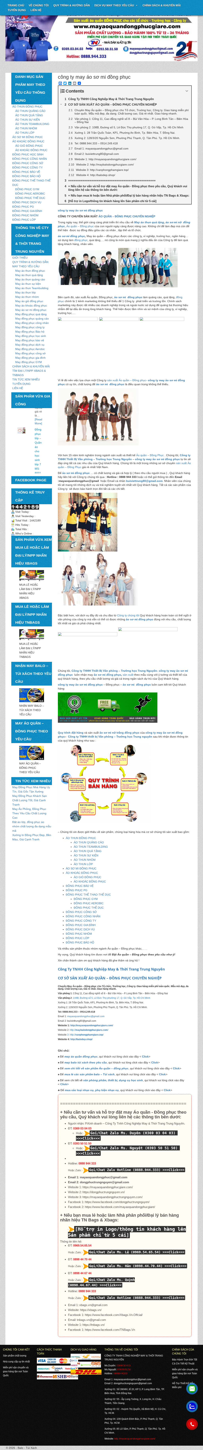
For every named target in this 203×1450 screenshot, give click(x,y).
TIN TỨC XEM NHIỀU (26, 379)
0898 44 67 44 (82, 1273)
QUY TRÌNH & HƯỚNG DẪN (71, 5)
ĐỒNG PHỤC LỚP (24, 219)
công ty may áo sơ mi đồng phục (157, 459)
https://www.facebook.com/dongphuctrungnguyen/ (117, 1202)
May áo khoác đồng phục (31, 305)
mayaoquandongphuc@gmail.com (85, 1016)
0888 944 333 (87, 1163)
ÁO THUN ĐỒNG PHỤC (27, 106)
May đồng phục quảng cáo (32, 318)
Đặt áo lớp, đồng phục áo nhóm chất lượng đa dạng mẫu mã (31, 826)
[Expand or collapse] (186, 91)
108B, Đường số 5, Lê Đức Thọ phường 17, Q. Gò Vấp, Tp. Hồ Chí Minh (111, 998)
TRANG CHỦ (16, 5)
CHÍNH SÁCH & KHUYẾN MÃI (162, 5)
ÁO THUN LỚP (24, 132)
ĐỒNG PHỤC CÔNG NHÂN (29, 158)
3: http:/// (85, 1034)
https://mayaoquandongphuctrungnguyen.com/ (112, 1197)
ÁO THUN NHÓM (26, 128)
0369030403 (123, 1365)
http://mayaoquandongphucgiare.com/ (91, 1025)
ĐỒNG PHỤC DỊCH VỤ (26, 202)
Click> (64, 1084)
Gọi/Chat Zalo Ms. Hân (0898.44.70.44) (126, 1266)
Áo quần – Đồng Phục (150, 455)
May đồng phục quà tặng (31, 314)
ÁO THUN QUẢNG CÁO (30, 111)
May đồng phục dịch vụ (29, 344)
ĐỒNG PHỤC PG (23, 206)
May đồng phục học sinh (30, 336)
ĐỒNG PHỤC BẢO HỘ (26, 176)
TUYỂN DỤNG (17, 10)
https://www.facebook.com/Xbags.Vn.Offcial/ (114, 1315)
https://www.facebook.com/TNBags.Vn (110, 1329)
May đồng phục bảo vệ (29, 340)
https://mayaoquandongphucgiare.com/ (107, 1187)
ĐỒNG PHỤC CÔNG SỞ (27, 163)
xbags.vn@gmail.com (93, 1305)
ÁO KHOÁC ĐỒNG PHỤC (28, 141)
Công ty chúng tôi (128, 615)
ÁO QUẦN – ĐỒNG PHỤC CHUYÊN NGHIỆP (127, 216)
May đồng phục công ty (30, 327)
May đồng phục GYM (28, 362)
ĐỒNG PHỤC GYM (27, 189)
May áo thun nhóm (27, 296)
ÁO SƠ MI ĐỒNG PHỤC (27, 137)
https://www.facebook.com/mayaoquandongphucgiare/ (120, 1207)
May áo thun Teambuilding (31, 288)
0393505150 (124, 1369)
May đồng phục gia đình (30, 357)
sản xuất (128, 674)
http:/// (88, 1030)
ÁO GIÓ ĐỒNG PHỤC (29, 145)
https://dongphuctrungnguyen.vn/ (103, 1192)
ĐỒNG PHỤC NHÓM (25, 215)
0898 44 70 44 (82, 1259)
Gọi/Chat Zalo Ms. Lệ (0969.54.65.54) (125, 1252)
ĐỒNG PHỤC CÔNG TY (27, 167)
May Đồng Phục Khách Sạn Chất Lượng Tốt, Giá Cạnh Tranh (29, 800)
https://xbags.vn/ (91, 1310)
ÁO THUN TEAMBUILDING (32, 124)
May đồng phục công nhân (32, 322)
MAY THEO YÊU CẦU (25, 266)
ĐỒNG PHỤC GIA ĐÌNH (27, 211)
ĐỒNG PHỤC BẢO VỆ (26, 171)
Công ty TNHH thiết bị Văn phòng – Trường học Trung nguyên (110, 736)
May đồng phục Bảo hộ (29, 331)
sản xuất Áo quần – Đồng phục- (127, 380)
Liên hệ (36, 10)
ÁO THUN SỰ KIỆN (27, 119)
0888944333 (120, 1373)
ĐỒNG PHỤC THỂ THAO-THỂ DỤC (88, 894)
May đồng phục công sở (30, 353)
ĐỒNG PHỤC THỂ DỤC (30, 198)
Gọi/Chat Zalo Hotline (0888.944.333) (125, 1170)
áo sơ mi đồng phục (71, 236)
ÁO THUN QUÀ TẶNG (29, 115)
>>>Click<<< (173, 1170)
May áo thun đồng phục (30, 270)
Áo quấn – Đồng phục (80, 226)
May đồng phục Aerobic (30, 349)
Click (145, 1056)
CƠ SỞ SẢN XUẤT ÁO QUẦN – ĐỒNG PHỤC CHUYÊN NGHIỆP (110, 978)
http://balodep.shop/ (81, 1039)
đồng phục (81, 240)
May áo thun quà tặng (29, 275)
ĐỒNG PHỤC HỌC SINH (27, 154)
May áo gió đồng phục (29, 301)
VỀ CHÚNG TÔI (39, 5)
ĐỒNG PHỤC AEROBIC (30, 193)
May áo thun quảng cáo (30, 279)
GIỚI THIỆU (20, 257)
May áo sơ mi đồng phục (30, 309)
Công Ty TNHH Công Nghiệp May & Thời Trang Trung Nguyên (111, 969)
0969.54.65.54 (82, 1245)
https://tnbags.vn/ (93, 1324)
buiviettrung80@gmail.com (144, 480)
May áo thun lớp (25, 292)
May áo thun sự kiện (28, 283)
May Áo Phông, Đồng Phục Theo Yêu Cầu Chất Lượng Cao (29, 813)
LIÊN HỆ (17, 388)
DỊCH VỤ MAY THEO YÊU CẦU (114, 5)
